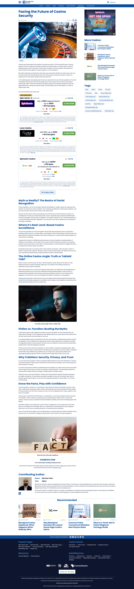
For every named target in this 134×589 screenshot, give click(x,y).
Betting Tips (34, 548)
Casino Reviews (35, 556)
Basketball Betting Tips (91, 107)
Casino (48, 6)
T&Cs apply (33, 152)
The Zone (81, 6)
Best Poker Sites (45, 545)
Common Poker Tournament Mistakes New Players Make (106, 47)
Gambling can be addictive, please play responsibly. (67, 583)
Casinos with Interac (38, 546)
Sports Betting (71, 6)
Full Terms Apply (66, 185)
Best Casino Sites (23, 545)
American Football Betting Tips (93, 111)
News (86, 89)
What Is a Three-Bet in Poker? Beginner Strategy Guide (106, 77)
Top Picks (87, 104)
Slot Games (72, 545)
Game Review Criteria (104, 558)
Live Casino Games (74, 546)
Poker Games (81, 545)
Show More (47, 114)
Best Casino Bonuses (52, 546)
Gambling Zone (57, 467)
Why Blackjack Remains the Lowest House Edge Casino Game (106, 67)
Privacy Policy (106, 556)
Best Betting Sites (23, 548)
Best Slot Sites (34, 545)
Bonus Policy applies (38, 121)
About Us (112, 2)
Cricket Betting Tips (90, 100)
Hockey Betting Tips (104, 96)
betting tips (63, 466)
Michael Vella (23, 20)
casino (41, 466)
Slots (54, 6)
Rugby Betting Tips (99, 104)
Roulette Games (91, 545)
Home (41, 6)
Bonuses (61, 6)
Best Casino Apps (57, 545)
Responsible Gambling (89, 558)
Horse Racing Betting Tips (106, 100)
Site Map (71, 560)
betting (51, 466)
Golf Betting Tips (109, 111)
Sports (93, 89)
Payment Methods (24, 556)
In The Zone (88, 93)
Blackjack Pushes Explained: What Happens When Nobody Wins (106, 57)
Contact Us (97, 556)
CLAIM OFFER (69, 103)
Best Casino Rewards (24, 546)
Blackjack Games (103, 545)
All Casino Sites (47, 192)
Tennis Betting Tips (90, 96)
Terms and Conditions (75, 558)
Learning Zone (91, 6)
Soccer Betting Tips (106, 93)
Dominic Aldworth (24, 519)
